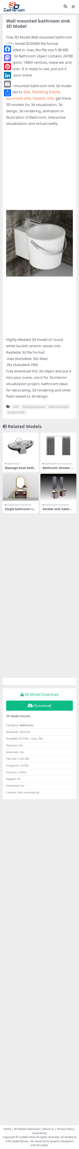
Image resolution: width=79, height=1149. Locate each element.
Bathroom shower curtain (57, 470)
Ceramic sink (43, 98)
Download (42, 705)
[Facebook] (7, 49)
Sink (26, 92)
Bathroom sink (18, 98)
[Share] (7, 92)
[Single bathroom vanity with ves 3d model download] (21, 487)
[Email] (7, 84)
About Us (48, 1129)
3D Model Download (27, 1129)
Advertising (39, 1133)
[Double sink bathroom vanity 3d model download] (58, 487)
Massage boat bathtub (20, 470)
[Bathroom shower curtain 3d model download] (58, 446)
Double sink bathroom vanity (58, 511)
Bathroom (13, 463)
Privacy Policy (65, 1129)
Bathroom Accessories (59, 463)
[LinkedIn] (7, 75)
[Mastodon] (7, 57)
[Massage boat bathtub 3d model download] (21, 446)
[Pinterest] (7, 66)
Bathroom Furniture (19, 505)
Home (7, 1129)
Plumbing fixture (46, 92)
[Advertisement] (39, 170)
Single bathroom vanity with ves (20, 511)
